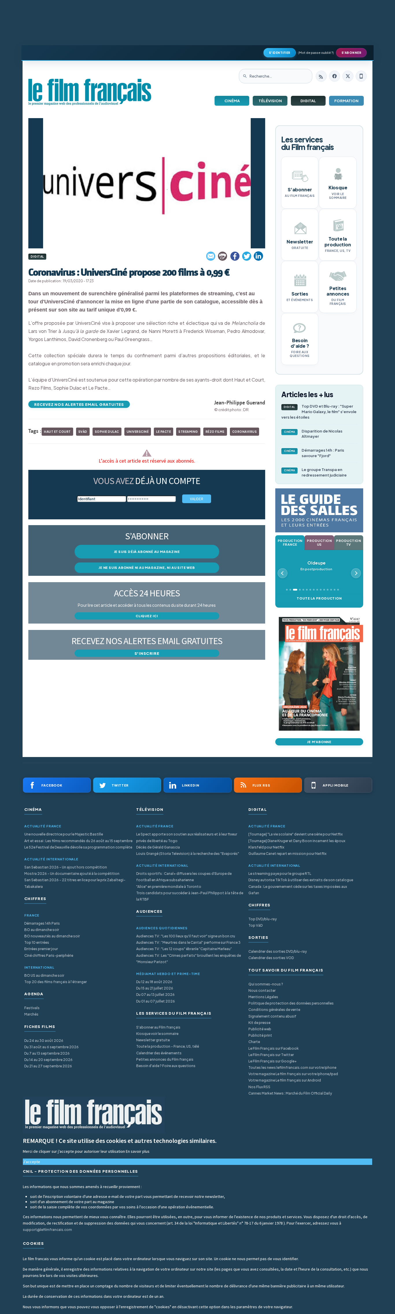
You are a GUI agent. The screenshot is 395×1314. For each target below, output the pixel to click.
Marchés (31, 1014)
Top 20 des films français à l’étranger (55, 982)
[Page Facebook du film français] (334, 76)
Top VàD (255, 925)
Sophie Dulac (107, 431)
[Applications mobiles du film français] (361, 76)
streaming (188, 431)
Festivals (32, 1008)
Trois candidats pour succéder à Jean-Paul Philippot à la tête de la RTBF (189, 896)
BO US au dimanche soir (44, 975)
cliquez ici (147, 616)
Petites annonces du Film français (164, 1059)
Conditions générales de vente (274, 1009)
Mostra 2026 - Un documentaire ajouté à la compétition (71, 873)
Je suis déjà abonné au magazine (147, 552)
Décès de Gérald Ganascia (158, 847)
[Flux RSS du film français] (321, 76)
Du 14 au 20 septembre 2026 (48, 1060)
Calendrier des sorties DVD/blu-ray (277, 951)
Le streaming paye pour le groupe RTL (279, 873)
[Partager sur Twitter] (246, 256)
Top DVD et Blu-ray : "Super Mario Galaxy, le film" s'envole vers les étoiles (319, 411)
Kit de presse (259, 1022)
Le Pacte (163, 431)
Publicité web (259, 1029)
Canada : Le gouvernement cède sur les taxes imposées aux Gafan (297, 889)
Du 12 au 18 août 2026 (154, 982)
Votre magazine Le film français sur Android (284, 1080)
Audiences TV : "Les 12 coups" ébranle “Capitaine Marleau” (184, 949)
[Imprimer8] (223, 256)
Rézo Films (215, 431)
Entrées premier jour (41, 949)
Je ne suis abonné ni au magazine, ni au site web (147, 567)
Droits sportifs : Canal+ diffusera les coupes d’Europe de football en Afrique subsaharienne (184, 876)
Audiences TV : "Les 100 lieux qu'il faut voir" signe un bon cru (185, 936)
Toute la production (319, 598)
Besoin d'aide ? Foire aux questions (165, 1066)
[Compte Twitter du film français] (347, 76)
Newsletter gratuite (153, 1040)
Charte (254, 1042)
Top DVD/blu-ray (262, 919)
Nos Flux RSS (259, 1087)
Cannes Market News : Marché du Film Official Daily (290, 1093)
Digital (308, 100)
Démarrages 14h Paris (42, 923)
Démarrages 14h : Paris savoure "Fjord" (314, 453)
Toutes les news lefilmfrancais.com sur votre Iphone (292, 1067)
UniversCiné (138, 431)
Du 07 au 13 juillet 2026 (155, 994)
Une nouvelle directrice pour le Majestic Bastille (63, 834)
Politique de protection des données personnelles (291, 1003)
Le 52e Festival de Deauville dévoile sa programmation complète (78, 847)
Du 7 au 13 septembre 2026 (47, 1053)
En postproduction (316, 565)
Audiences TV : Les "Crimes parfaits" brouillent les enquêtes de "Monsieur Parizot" (188, 958)
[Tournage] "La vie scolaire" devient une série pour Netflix (295, 834)
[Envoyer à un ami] (211, 256)
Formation (346, 100)
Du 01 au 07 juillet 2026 (155, 1001)
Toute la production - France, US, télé (167, 1046)
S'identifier (279, 52)
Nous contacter (262, 990)
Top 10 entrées (36, 942)
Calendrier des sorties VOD (271, 958)
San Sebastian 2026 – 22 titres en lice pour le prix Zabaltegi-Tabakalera (74, 883)
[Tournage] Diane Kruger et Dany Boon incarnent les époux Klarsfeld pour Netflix (296, 844)
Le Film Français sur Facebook (273, 1048)
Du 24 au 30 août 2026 (43, 1040)
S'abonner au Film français (158, 1027)
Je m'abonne (319, 742)
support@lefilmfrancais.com (47, 1229)
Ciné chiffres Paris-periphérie (48, 955)
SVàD (82, 431)
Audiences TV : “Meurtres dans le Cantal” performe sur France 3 (188, 942)
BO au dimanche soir (41, 930)
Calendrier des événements (159, 1053)
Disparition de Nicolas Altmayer (313, 434)
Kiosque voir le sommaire (157, 1033)
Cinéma (232, 100)
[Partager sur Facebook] (235, 256)
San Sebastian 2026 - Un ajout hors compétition (65, 867)
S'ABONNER (351, 52)
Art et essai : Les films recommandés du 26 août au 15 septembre (78, 841)
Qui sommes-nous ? (265, 984)
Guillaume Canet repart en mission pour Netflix (287, 853)
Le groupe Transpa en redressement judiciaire (315, 472)
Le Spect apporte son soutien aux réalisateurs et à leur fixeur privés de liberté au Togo (186, 837)
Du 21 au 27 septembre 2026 (48, 1066)
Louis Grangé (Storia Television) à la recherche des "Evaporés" (187, 853)
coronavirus (244, 431)
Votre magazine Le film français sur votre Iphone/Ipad (293, 1074)
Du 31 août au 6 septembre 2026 (51, 1047)
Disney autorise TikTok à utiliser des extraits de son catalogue (300, 880)
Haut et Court (57, 431)
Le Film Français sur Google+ (272, 1061)
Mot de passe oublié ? (316, 52)
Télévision (270, 100)
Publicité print (260, 1035)
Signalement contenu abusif (272, 1016)
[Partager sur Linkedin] (258, 256)
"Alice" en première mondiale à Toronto (168, 886)
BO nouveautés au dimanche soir (52, 936)
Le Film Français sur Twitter (271, 1055)
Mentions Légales (263, 997)
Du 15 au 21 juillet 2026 (154, 988)
